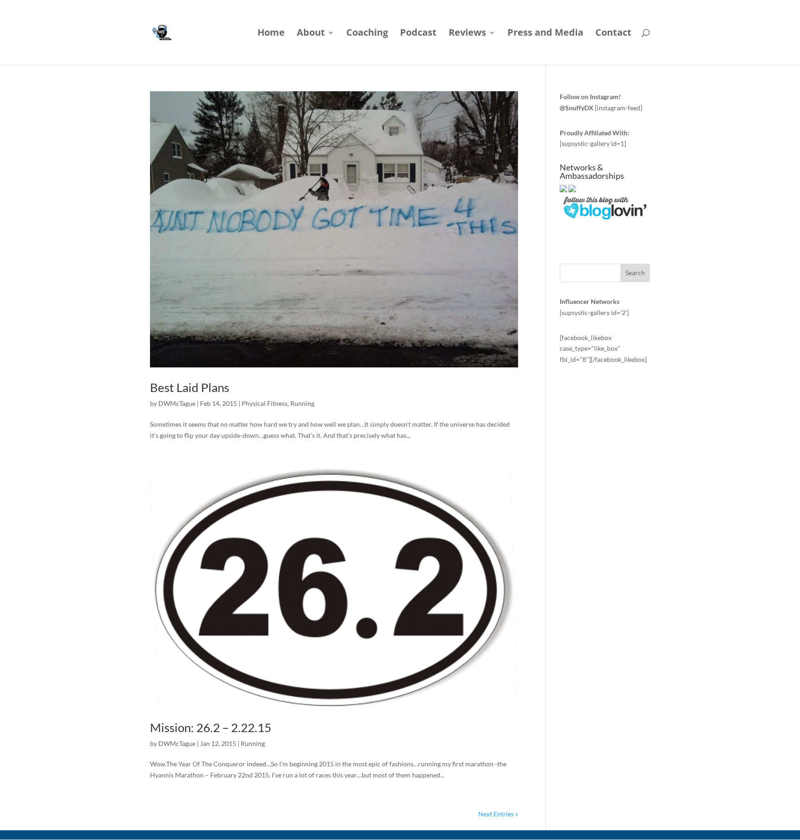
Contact (613, 33)
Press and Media (545, 33)
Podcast (418, 33)
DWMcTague (176, 403)
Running (302, 403)
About (311, 33)
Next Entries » (498, 814)
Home (271, 33)
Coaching (367, 33)
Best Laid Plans (189, 387)
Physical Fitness (265, 403)
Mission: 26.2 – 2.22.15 (210, 727)
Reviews (467, 33)
